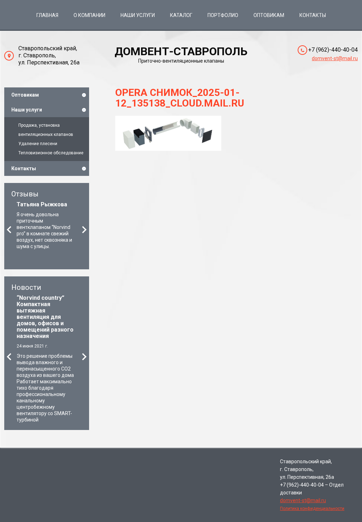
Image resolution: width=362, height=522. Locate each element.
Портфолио (223, 15)
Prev (9, 229)
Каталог (181, 15)
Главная (47, 15)
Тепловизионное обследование (50, 152)
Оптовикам (268, 15)
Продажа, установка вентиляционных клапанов (45, 130)
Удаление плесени (37, 143)
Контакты (312, 15)
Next (84, 229)
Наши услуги (138, 15)
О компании (89, 15)
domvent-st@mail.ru (335, 58)
